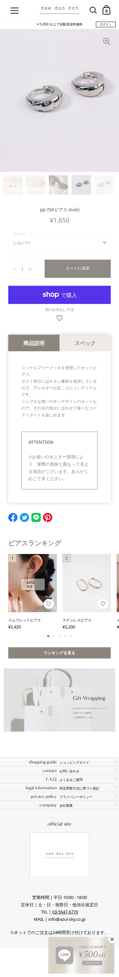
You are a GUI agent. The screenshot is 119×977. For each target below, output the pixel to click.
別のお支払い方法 (59, 310)
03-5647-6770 (65, 912)
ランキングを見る (59, 653)
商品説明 (34, 343)
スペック (85, 343)
